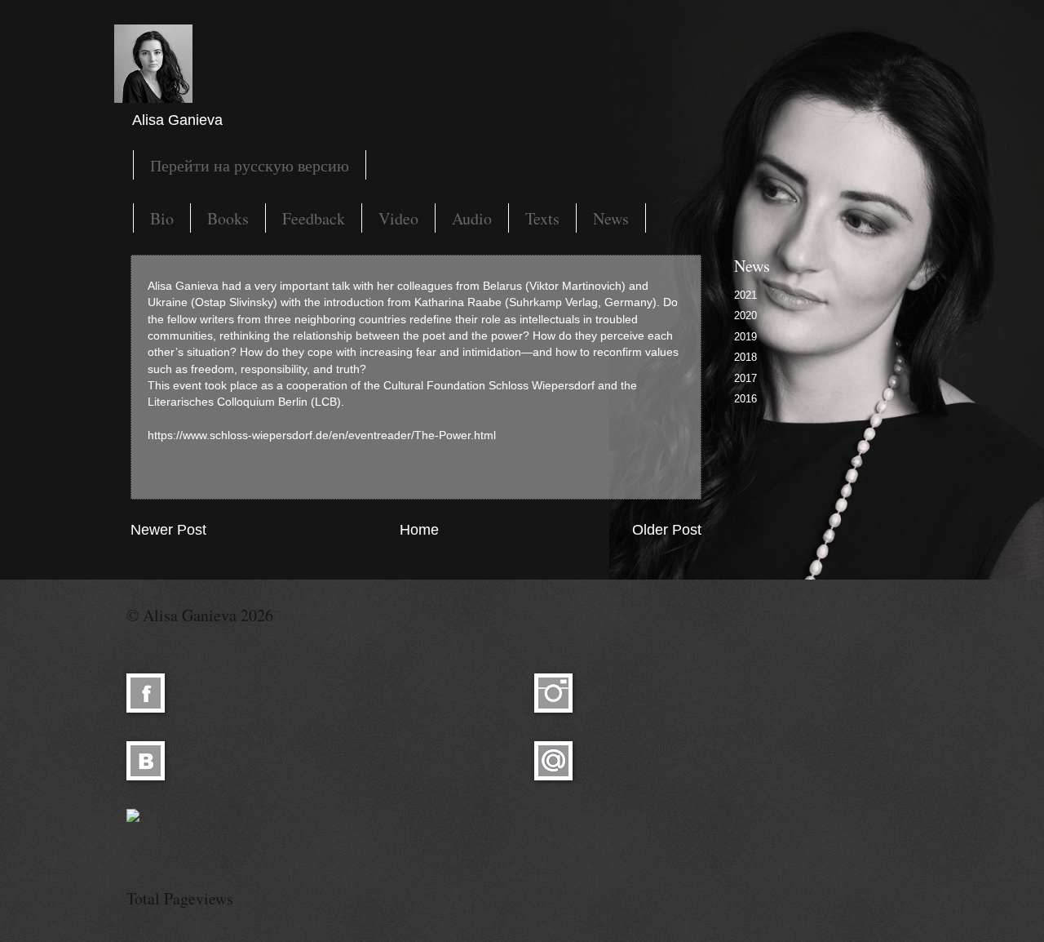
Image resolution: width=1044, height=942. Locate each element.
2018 (745, 357)
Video (398, 218)
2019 (745, 337)
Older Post (666, 530)
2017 (745, 378)
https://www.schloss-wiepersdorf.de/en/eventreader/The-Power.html (322, 435)
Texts (542, 218)
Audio (472, 218)
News (611, 218)
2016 (745, 399)
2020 (745, 315)
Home (419, 530)
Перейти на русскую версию (249, 165)
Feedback (313, 218)
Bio (162, 218)
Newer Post (168, 530)
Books (228, 218)
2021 (745, 295)
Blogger (652, 855)
